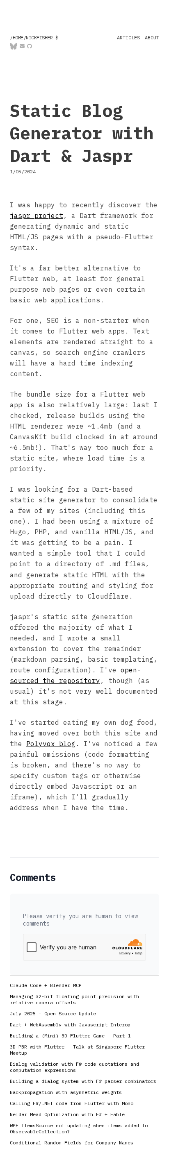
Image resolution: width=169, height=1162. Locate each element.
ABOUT (152, 37)
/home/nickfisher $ (35, 37)
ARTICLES (128, 37)
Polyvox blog (50, 744)
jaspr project (36, 215)
